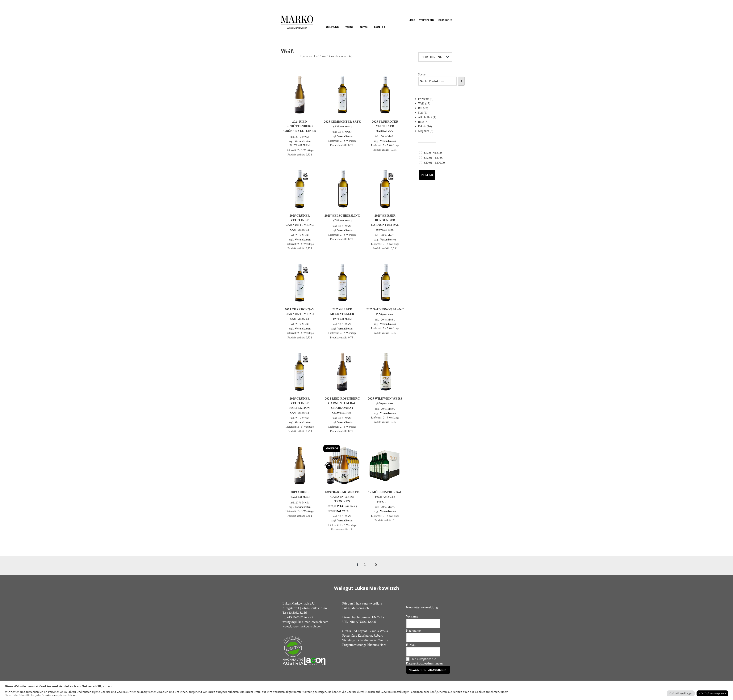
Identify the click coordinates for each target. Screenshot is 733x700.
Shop (412, 20)
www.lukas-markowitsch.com (302, 626)
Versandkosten (303, 141)
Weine (349, 27)
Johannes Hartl (376, 645)
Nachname (413, 630)
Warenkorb (426, 20)
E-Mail (411, 645)
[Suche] (461, 81)
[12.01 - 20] (420, 157)
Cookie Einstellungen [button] (680, 693)
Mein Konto (445, 20)
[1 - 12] (420, 152)
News (363, 27)
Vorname (412, 616)
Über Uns (332, 27)
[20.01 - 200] (420, 162)
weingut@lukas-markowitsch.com (305, 622)
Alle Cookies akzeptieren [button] (712, 693)
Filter (427, 174)
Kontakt (380, 27)
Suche (421, 74)
